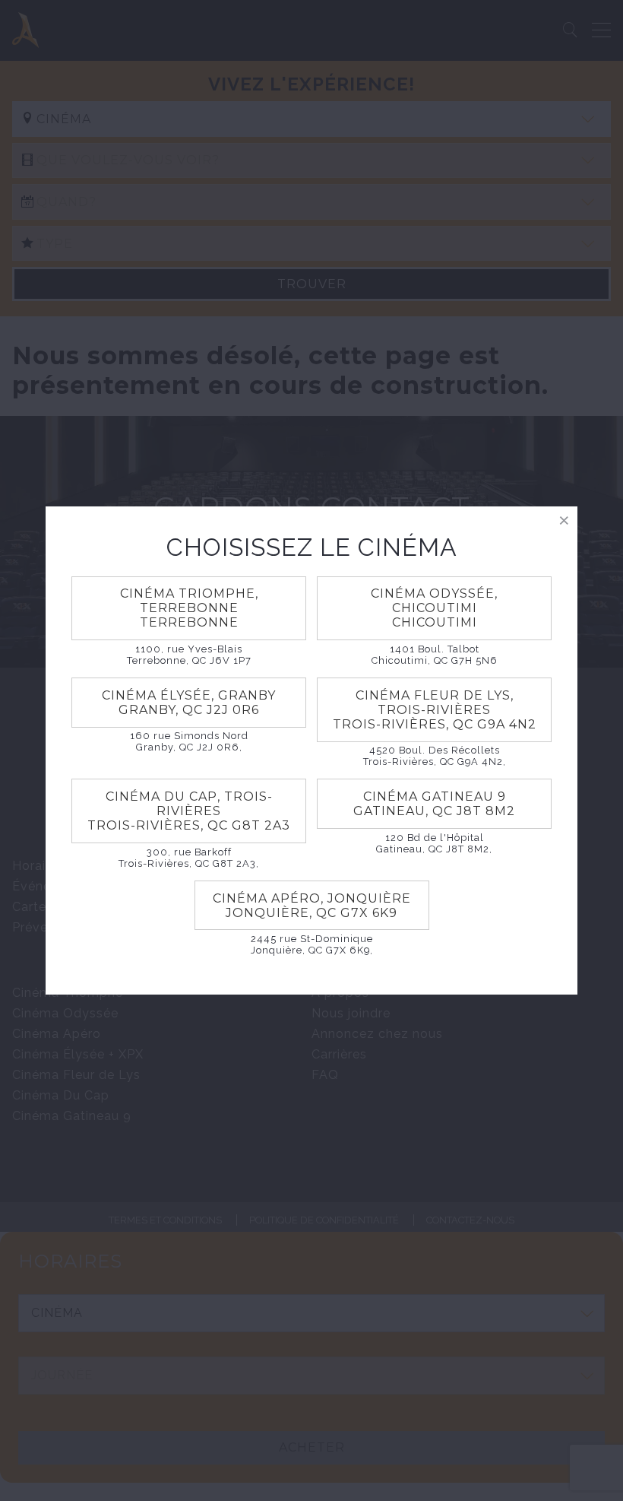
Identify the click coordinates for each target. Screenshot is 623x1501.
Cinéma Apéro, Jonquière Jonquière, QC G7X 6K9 (312, 905)
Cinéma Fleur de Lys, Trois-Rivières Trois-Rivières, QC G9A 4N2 (434, 709)
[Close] (564, 519)
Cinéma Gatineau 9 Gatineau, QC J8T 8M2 (434, 803)
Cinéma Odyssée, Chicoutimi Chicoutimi (434, 608)
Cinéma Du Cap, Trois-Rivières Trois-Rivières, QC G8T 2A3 (188, 811)
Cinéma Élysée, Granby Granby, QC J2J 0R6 (189, 702)
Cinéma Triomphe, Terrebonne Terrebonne (189, 608)
